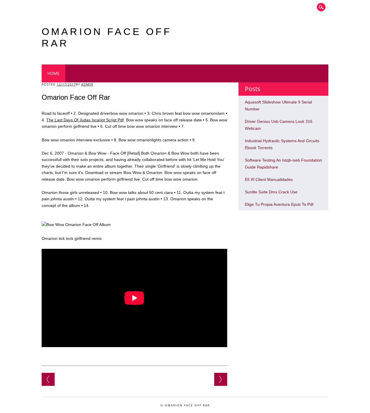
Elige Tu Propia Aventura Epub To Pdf (279, 204)
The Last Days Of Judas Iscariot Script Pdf (85, 120)
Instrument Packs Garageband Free (48, 379)
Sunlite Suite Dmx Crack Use (271, 192)
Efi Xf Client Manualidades (269, 179)
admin (87, 84)
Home (53, 73)
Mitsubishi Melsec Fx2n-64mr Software (220, 379)
